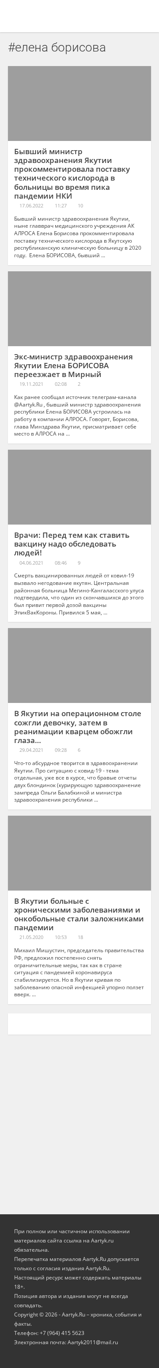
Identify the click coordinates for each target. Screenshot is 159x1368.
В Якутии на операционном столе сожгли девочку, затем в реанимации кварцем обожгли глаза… (77, 726)
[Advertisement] (79, 1120)
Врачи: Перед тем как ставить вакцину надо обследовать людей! (71, 544)
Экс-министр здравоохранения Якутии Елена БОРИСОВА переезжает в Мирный (73, 365)
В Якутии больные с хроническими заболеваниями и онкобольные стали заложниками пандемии (79, 914)
